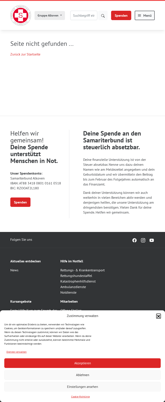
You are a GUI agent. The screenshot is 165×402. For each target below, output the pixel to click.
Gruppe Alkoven (48, 15)
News (14, 270)
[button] (158, 316)
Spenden (121, 15)
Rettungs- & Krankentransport (82, 270)
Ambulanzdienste (73, 287)
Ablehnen (82, 375)
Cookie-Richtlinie (80, 396)
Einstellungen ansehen (82, 387)
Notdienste (68, 292)
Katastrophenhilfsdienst (78, 281)
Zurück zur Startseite (25, 54)
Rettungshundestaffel (76, 275)
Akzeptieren (82, 363)
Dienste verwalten (16, 351)
